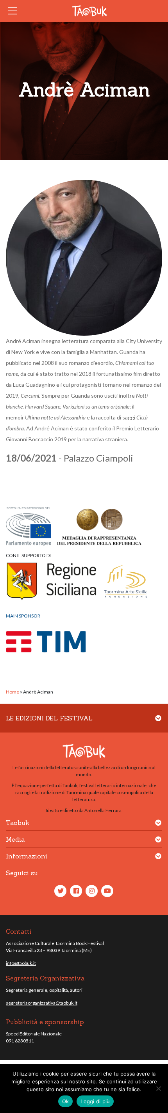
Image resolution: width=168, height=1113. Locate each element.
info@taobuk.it (21, 963)
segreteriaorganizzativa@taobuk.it (41, 1003)
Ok (65, 1101)
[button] (158, 723)
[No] (158, 1088)
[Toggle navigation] (14, 11)
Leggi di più (95, 1101)
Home (12, 692)
